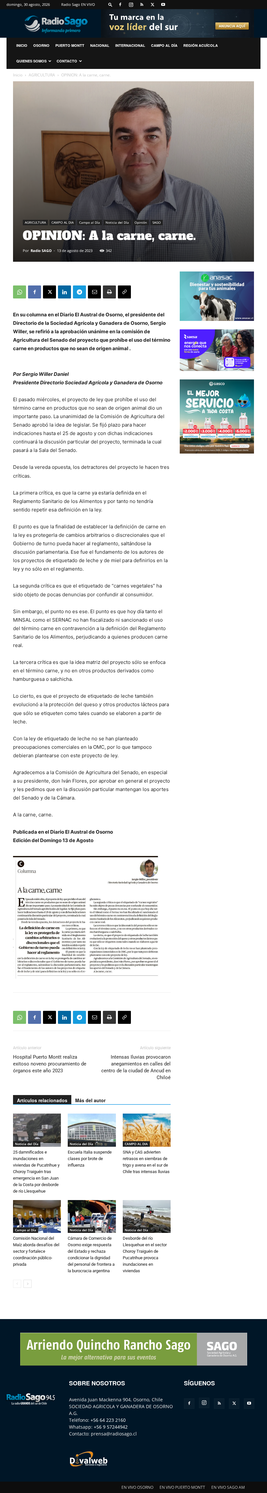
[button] (110, 4)
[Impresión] (109, 291)
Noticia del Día (117, 222)
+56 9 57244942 (111, 1427)
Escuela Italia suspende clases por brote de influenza (90, 1159)
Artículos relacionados (42, 1100)
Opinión (140, 222)
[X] (152, 4)
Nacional (99, 45)
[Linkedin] (64, 291)
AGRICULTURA (42, 75)
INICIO (21, 45)
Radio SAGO (41, 250)
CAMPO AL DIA (62, 222)
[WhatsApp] (19, 291)
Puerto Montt (69, 45)
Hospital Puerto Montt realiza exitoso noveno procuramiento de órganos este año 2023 (49, 1064)
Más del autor (90, 1100)
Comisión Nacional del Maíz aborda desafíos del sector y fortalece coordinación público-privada (36, 1251)
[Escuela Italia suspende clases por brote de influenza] (92, 1130)
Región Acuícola (200, 45)
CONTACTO (67, 61)
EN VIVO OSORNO (137, 1487)
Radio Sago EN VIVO (78, 4)
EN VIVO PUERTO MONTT (182, 1487)
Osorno (41, 45)
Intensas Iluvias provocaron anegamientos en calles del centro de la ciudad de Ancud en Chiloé (136, 1067)
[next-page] (27, 1284)
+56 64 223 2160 (108, 1420)
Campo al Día (164, 45)
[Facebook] (120, 4)
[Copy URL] (124, 291)
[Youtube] (163, 4)
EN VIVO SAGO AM (228, 1487)
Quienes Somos (31, 61)
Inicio (17, 75)
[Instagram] (131, 4)
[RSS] (142, 4)
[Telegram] (79, 291)
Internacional (130, 45)
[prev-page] (17, 1284)
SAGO (156, 222)
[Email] (94, 291)
